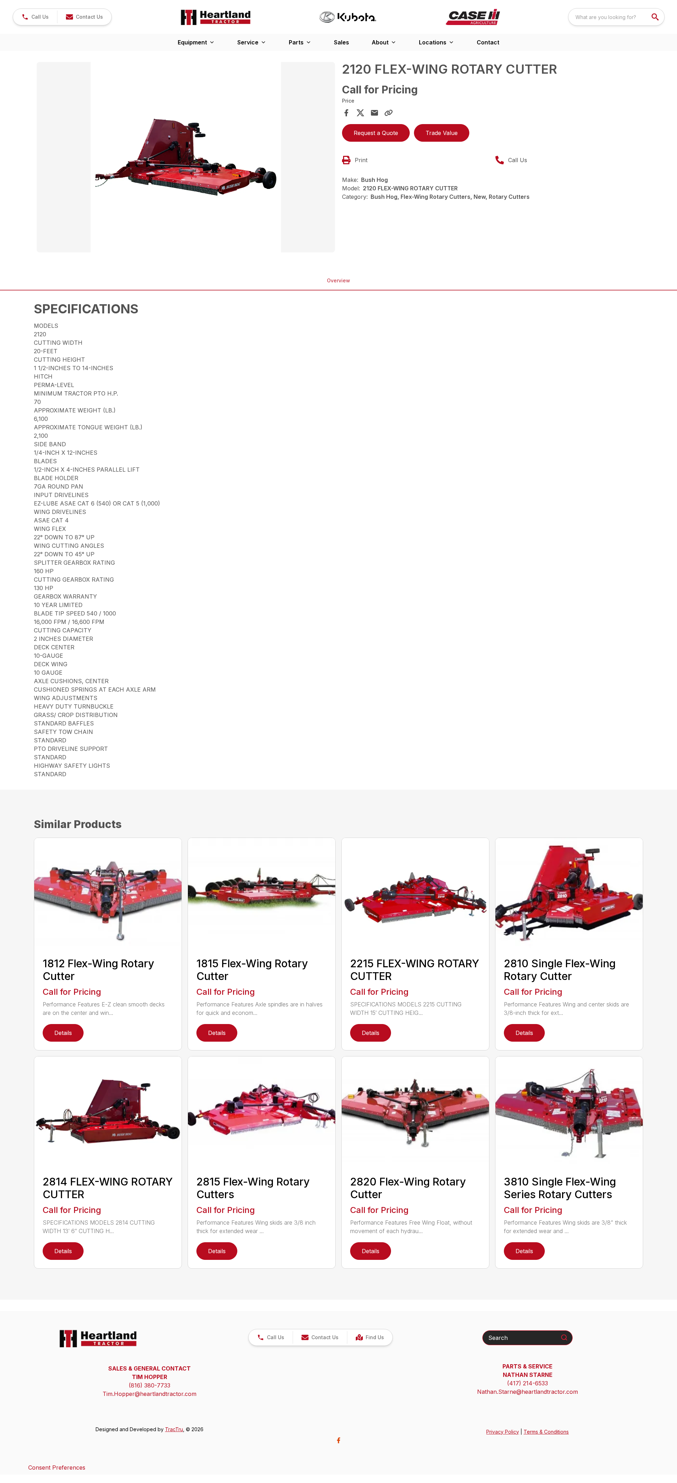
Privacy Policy (502, 1432)
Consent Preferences (56, 1467)
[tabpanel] (186, 158)
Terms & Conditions (546, 1432)
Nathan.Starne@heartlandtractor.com (527, 1391)
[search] (655, 17)
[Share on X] (360, 113)
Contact (488, 42)
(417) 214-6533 (527, 1383)
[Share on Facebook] (346, 113)
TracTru (174, 1429)
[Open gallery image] (186, 157)
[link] (369, 1337)
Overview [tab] (338, 280)
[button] (35, 17)
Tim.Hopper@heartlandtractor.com (149, 1393)
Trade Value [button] (442, 132)
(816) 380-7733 (149, 1385)
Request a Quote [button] (376, 132)
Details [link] (63, 1032)
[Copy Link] (388, 113)
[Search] (564, 1337)
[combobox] (616, 16)
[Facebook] (338, 1440)
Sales (341, 42)
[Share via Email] (374, 113)
